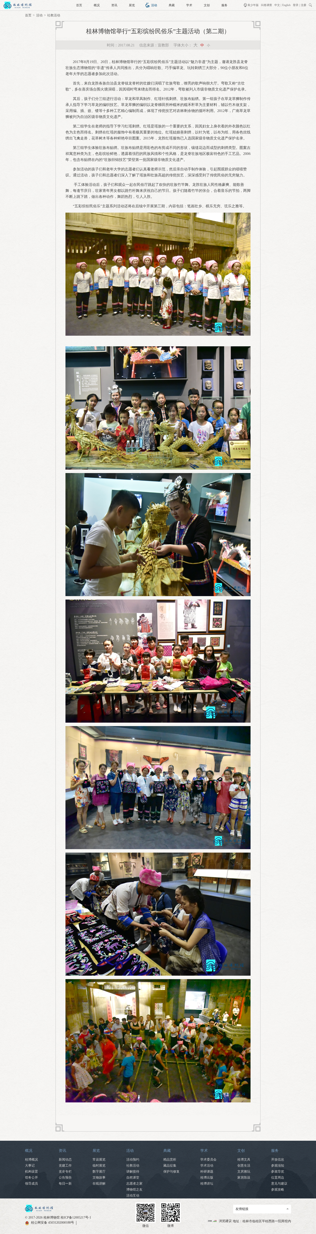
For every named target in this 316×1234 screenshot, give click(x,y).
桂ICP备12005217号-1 (76, 1217)
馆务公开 (31, 1177)
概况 (97, 5)
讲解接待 (132, 1171)
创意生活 (243, 1165)
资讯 (114, 5)
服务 (224, 5)
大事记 (30, 1165)
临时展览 (99, 1165)
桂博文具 (243, 1159)
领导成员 (31, 1183)
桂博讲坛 (206, 1183)
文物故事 (99, 1177)
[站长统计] (213, 1221)
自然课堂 (132, 1177)
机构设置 (31, 1171)
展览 (132, 5)
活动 (154, 5)
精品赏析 (169, 1159)
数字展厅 (99, 1171)
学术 (189, 5)
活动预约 (132, 1159)
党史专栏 (65, 1171)
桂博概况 (31, 1159)
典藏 (172, 5)
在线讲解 (99, 1183)
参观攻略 (277, 1189)
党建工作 (65, 1165)
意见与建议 (279, 1183)
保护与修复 (171, 1171)
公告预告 (65, 1177)
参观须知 (277, 1165)
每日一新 (65, 1183)
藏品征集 (169, 1165)
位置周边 (277, 1177)
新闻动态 (65, 1159)
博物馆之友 (134, 1189)
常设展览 (99, 1159)
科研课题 (206, 1171)
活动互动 (132, 1195)
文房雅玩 (243, 1171)
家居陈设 (243, 1177)
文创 (207, 5)
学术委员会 (208, 1159)
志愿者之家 (134, 1183)
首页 (79, 5)
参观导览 (277, 1171)
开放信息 (277, 1159)
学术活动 (206, 1165)
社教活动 (53, 15)
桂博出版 (206, 1177)
